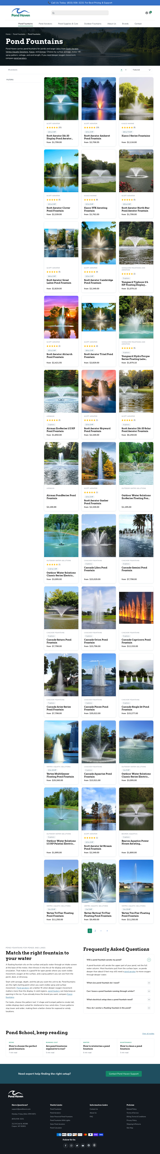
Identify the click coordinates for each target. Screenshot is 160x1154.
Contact (138, 23)
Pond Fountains (25, 23)
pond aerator (130, 971)
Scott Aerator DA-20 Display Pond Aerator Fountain (59, 137)
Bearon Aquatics (129, 834)
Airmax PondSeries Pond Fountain (61, 497)
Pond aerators (22, 988)
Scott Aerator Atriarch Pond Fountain (59, 355)
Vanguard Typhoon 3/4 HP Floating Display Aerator (135, 283)
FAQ (91, 1117)
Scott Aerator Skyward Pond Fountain (97, 430)
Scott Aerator (72, 48)
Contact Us (94, 1109)
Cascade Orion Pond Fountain (96, 641)
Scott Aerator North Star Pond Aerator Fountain (136, 209)
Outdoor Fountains (92, 23)
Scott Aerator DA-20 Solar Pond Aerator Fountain (136, 430)
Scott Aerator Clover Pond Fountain (58, 209)
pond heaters (54, 991)
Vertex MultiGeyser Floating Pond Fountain (60, 775)
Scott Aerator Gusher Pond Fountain (96, 502)
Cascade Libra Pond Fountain (95, 569)
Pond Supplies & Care (68, 23)
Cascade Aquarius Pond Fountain (98, 775)
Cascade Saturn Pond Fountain (59, 641)
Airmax (42, 51)
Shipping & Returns (134, 1124)
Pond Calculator (56, 1128)
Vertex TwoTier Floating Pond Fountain (136, 914)
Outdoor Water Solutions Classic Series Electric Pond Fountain (61, 574)
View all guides (148, 1033)
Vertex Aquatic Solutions (17, 51)
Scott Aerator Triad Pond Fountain (98, 355)
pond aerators (20, 58)
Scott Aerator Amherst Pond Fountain (97, 137)
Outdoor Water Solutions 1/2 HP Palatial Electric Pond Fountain (61, 842)
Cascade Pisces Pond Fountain (96, 708)
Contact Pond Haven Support (123, 1073)
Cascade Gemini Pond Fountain (134, 569)
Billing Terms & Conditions (136, 1117)
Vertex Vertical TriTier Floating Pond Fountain (98, 914)
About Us (111, 23)
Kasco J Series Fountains (136, 135)
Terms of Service (133, 1113)
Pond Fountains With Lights (60, 1120)
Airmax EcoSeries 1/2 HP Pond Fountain (61, 430)
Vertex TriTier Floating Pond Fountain (60, 914)
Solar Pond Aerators (57, 1124)
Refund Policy (132, 1109)
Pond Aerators (45, 23)
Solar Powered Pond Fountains (61, 1117)
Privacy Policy (132, 1120)
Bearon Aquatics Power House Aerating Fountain (135, 842)
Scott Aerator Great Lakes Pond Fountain (59, 281)
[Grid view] (121, 70)
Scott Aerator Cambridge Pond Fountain (98, 281)
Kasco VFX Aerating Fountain (95, 209)
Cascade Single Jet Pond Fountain (135, 708)
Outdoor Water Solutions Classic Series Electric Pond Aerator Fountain (136, 775)
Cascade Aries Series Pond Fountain (59, 708)
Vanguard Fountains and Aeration (133, 269)
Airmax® (50, 416)
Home (8, 34)
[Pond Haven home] (15, 1094)
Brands (125, 23)
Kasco (31, 51)
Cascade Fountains (93, 561)
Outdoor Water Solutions (134, 488)
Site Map (130, 1128)
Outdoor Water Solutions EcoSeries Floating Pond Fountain (136, 497)
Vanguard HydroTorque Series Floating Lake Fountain (136, 358)
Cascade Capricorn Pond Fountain (136, 641)
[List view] (126, 70)
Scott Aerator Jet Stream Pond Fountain (98, 847)
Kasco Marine (128, 124)
